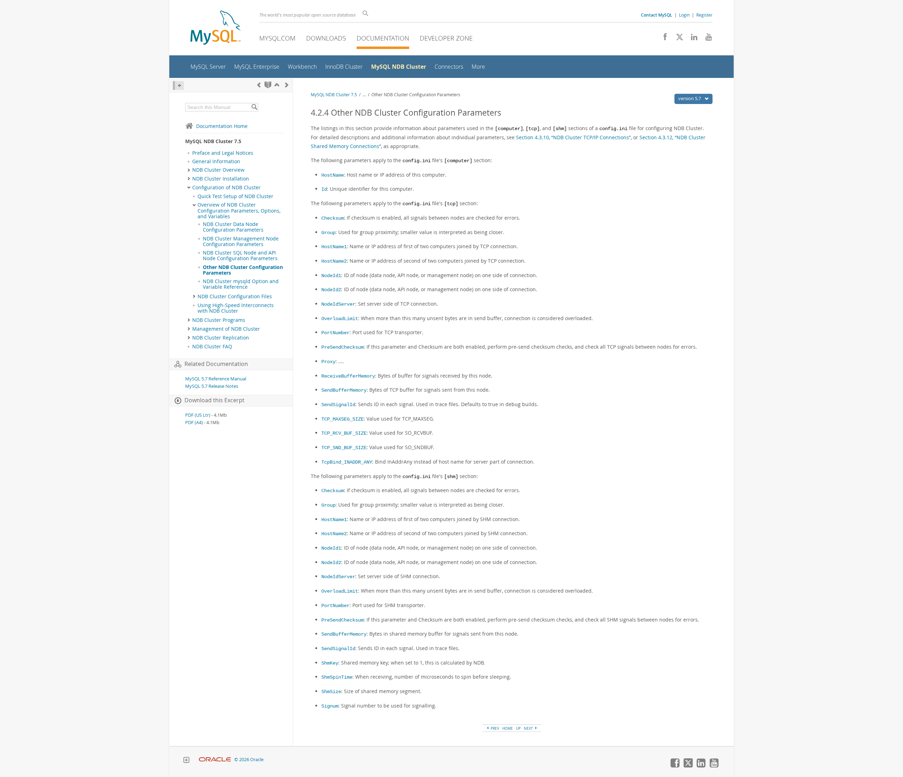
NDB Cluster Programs (218, 320)
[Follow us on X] (677, 39)
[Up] (277, 84)
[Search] (254, 107)
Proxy (328, 362)
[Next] (287, 84)
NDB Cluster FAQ (212, 346)
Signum (329, 706)
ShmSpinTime (336, 677)
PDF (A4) (194, 423)
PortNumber (335, 333)
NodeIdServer (338, 304)
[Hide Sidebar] (178, 85)
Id (324, 189)
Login (684, 15)
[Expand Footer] (186, 761)
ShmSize (331, 692)
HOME (507, 728)
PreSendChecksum (342, 347)
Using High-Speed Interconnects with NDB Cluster (236, 308)
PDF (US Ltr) (197, 415)
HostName (332, 175)
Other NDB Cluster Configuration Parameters (243, 270)
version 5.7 (690, 98)
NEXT (529, 728)
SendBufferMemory (343, 390)
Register (704, 15)
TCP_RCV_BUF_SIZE (343, 433)
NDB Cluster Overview (218, 170)
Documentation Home (222, 126)
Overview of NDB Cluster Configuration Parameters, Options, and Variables (239, 211)
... (364, 94)
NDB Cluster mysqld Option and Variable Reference (241, 284)
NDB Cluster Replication (220, 338)
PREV (494, 728)
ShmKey (329, 663)
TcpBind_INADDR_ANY (346, 462)
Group (328, 232)
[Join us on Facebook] (662, 39)
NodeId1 (331, 276)
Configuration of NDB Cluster (226, 187)
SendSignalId (338, 405)
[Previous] (259, 84)
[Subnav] (189, 169)
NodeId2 (331, 290)
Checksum (332, 218)
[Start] (268, 84)
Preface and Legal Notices (222, 153)
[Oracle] (215, 760)
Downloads (326, 38)
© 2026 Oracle (248, 760)
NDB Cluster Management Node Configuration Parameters (241, 241)
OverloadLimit (339, 319)
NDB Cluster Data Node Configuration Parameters (233, 227)
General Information (216, 161)
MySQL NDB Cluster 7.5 (334, 94)
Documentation (383, 38)
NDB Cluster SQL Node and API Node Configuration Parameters (240, 256)
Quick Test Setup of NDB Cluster (235, 196)
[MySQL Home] (215, 28)
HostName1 (334, 247)
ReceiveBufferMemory (348, 376)
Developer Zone (446, 38)
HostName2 (334, 261)
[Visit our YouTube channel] (706, 39)
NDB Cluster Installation (220, 179)
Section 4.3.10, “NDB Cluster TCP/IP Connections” (573, 137)
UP (518, 728)
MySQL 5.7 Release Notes (211, 386)
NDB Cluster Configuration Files (235, 296)
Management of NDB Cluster (226, 329)
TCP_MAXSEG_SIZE (342, 419)
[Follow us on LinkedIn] (691, 39)
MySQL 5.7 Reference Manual (215, 379)
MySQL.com (277, 38)
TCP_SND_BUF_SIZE (343, 448)
